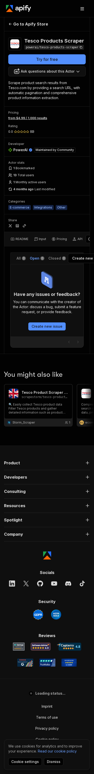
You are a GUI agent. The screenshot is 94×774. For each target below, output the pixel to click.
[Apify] (18, 8)
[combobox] (47, 71)
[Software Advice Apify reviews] (41, 647)
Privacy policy (47, 728)
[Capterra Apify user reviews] (69, 647)
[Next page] (77, 341)
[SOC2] (56, 615)
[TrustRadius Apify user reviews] (47, 663)
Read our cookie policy (57, 751)
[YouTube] (54, 583)
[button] (47, 463)
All (21, 258)
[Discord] (68, 583)
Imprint (47, 706)
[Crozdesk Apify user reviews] (69, 663)
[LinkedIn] (12, 583)
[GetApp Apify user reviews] (19, 647)
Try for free (47, 59)
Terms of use (47, 717)
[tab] (19, 239)
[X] (26, 583)
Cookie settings (25, 761)
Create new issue (47, 326)
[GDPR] (38, 615)
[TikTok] (82, 583)
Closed (56, 258)
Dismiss (53, 761)
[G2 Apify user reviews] (25, 663)
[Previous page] (68, 341)
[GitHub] (40, 583)
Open (36, 258)
